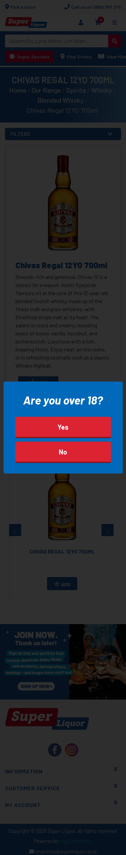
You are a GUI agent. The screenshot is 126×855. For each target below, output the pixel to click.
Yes (63, 427)
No (63, 452)
